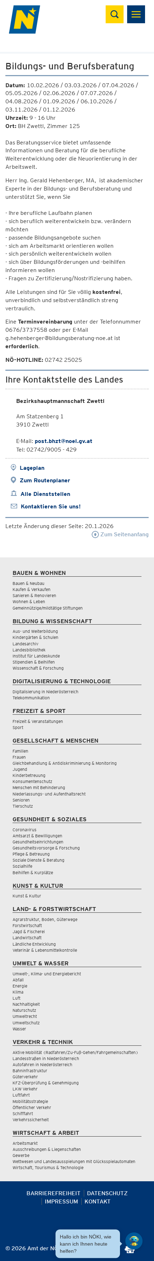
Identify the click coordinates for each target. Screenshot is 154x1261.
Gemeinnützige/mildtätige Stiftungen (48, 608)
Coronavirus (25, 829)
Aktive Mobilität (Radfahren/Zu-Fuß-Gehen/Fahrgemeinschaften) (75, 1052)
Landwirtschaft (27, 937)
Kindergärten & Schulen (35, 637)
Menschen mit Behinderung (39, 787)
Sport (18, 727)
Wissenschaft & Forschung (38, 668)
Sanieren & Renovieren (34, 595)
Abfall (18, 979)
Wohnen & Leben (29, 601)
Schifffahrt (23, 1113)
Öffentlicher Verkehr (32, 1107)
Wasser (19, 1028)
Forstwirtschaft (27, 925)
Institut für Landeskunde (36, 656)
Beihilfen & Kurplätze (33, 872)
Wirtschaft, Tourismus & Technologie (48, 1167)
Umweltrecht (25, 1016)
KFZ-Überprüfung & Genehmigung (46, 1082)
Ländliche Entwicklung (34, 944)
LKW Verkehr (25, 1089)
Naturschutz (24, 1010)
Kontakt (98, 1201)
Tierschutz (23, 806)
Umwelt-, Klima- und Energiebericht (47, 973)
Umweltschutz (26, 1022)
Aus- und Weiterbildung (35, 631)
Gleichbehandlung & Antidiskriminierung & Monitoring (65, 763)
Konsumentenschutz (32, 781)
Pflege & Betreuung (31, 854)
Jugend (20, 769)
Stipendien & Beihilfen (34, 662)
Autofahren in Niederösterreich (42, 1064)
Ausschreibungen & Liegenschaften (47, 1149)
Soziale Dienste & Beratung (38, 860)
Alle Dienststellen (45, 494)
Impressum (61, 1201)
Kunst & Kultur (27, 895)
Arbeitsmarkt (25, 1143)
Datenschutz (107, 1193)
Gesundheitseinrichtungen (38, 841)
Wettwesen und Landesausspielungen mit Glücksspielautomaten (74, 1161)
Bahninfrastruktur (30, 1070)
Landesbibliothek (29, 649)
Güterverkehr (25, 1076)
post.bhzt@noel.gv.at (63, 441)
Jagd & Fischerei (29, 931)
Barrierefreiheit (54, 1193)
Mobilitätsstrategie (30, 1101)
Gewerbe (21, 1155)
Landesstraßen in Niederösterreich (46, 1058)
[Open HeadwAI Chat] (134, 1241)
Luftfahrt (21, 1095)
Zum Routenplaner (45, 480)
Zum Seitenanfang (124, 534)
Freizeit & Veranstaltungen (38, 721)
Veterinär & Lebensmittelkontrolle (45, 950)
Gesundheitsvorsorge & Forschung (46, 848)
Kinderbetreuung (29, 775)
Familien (20, 751)
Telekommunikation (31, 697)
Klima (18, 992)
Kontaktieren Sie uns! (51, 506)
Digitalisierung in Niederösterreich (45, 691)
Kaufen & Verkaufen (31, 589)
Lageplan (32, 467)
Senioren (21, 800)
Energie (20, 986)
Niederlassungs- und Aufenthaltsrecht (49, 794)
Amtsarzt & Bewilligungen (37, 835)
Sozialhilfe (22, 866)
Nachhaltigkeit (26, 1004)
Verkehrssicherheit (31, 1119)
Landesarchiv (25, 643)
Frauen (19, 757)
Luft (16, 998)
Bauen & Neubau (28, 583)
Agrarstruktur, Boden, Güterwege (45, 919)
